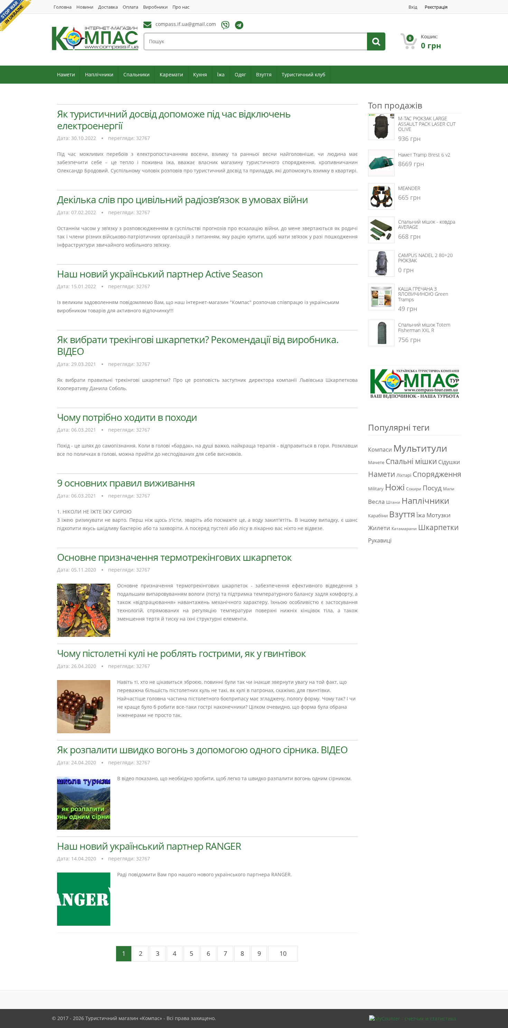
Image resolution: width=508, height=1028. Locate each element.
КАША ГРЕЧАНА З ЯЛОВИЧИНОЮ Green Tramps (423, 294)
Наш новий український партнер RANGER (149, 845)
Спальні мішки (411, 461)
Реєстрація (436, 7)
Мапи (448, 489)
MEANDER (409, 188)
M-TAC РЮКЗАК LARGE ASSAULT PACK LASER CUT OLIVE (426, 123)
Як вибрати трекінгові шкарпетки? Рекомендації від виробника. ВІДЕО (197, 345)
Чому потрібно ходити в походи (127, 417)
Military (376, 488)
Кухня (200, 74)
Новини (84, 7)
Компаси (380, 449)
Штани (393, 502)
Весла (376, 501)
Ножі (395, 487)
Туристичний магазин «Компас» (123, 1018)
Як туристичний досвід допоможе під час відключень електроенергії (174, 119)
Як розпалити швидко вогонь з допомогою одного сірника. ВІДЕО (202, 749)
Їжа (221, 74)
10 (283, 953)
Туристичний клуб (303, 74)
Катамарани (404, 528)
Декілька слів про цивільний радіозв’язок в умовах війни (182, 199)
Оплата (130, 7)
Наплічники (99, 74)
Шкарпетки (438, 527)
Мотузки (438, 515)
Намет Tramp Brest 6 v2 (424, 154)
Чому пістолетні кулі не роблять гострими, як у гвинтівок (181, 653)
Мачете (376, 462)
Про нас (180, 7)
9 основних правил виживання (126, 482)
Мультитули (420, 448)
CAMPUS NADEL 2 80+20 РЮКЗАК (425, 258)
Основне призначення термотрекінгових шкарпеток (174, 557)
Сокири (413, 489)
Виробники (155, 7)
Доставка (108, 7)
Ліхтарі (403, 475)
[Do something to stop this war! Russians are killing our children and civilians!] (15, 15)
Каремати (171, 74)
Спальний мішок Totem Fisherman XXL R (424, 327)
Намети (66, 74)
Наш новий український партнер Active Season (160, 273)
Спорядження (437, 474)
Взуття (264, 74)
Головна (63, 7)
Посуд (432, 487)
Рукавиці (380, 540)
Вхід (412, 7)
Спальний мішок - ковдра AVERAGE (426, 224)
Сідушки (449, 462)
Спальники (136, 74)
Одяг (240, 74)
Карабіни (378, 515)
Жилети (379, 528)
